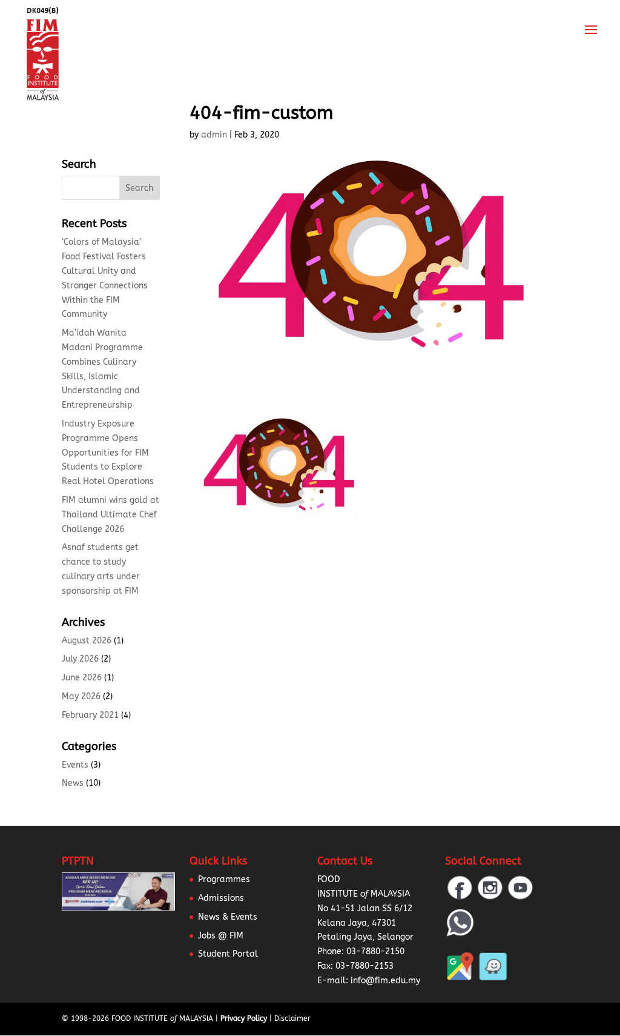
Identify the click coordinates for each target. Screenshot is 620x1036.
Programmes (224, 879)
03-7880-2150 (375, 951)
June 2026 (82, 677)
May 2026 (81, 696)
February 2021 (90, 715)
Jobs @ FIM (220, 936)
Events (75, 765)
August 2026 (86, 641)
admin (214, 135)
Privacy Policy (243, 1018)
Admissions (221, 898)
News (73, 783)
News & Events (227, 917)
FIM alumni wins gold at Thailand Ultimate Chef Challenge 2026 (110, 514)
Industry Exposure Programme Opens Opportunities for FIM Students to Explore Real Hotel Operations (108, 452)
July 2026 (80, 659)
